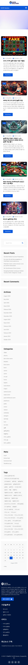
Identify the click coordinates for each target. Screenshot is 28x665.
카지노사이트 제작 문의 (9, 518)
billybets (6, 361)
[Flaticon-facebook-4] (9, 662)
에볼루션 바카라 (8, 495)
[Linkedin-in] (15, 662)
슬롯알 (5, 487)
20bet (5, 352)
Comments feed (8, 461)
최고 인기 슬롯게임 (8, 509)
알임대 (5, 489)
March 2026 (7, 306)
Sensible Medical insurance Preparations (14, 256)
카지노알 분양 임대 (16, 526)
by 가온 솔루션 (8, 58)
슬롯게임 (14, 481)
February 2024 (7, 333)
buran (5, 367)
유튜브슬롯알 (20, 504)
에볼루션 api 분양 (8, 492)
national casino (7, 391)
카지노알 (6, 440)
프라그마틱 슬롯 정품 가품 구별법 (14, 61)
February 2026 (7, 309)
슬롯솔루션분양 (8, 484)
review (5, 407)
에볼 (10, 489)
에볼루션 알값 (14, 498)
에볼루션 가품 (17, 492)
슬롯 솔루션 (6, 431)
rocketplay (6, 413)
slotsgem (6, 416)
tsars (5, 422)
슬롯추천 (11, 487)
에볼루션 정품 (7, 501)
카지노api (17, 509)
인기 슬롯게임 (7, 506)
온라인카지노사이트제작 (10, 504)
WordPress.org (7, 463)
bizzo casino (7, 364)
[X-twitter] (12, 662)
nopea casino (7, 394)
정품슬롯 (14, 506)
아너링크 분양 (18, 487)
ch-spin (5, 376)
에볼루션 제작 (15, 501)
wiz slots (6, 425)
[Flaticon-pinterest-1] (18, 662)
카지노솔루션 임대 (16, 520)
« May (5, 566)
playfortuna (6, 401)
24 (5, 558)
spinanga (6, 419)
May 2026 (6, 299)
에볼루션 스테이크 (17, 495)
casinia (5, 370)
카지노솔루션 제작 (8, 523)
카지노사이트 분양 (8, 515)
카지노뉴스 (13, 512)
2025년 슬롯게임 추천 (9, 475)
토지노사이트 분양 (8, 529)
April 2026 (6, 303)
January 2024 (7, 336)
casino (5, 373)
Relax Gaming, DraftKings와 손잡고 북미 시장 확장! (13, 182)
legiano (5, 382)
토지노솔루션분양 (8, 534)
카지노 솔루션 (7, 437)
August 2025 (7, 319)
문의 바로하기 (6, 599)
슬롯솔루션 (20, 481)
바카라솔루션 (7, 481)
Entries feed (7, 458)
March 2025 (7, 323)
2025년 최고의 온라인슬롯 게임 (13, 100)
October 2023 (7, 339)
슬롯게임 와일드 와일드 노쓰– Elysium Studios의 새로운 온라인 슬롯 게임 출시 (13, 140)
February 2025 (7, 326)
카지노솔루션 (20, 518)
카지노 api (6, 512)
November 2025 (8, 316)
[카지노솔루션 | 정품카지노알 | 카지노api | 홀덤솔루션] (14, 3)
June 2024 (6, 329)
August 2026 (7, 296)
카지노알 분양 (7, 526)
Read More (8, 75)
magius (5, 388)
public (5, 404)
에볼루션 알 (7, 498)
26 (11, 558)
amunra (5, 355)
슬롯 (4, 39)
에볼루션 (6, 434)
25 (8, 558)
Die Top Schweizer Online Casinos (12, 268)
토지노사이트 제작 (18, 529)
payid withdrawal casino (9, 398)
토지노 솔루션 (7, 443)
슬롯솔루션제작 (16, 484)
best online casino (8, 358)
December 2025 (8, 313)
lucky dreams (7, 385)
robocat (5, 410)
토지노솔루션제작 (18, 534)
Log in (5, 455)
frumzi (5, 379)
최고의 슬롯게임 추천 (10, 219)
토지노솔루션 (7, 532)
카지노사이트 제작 (18, 515)
